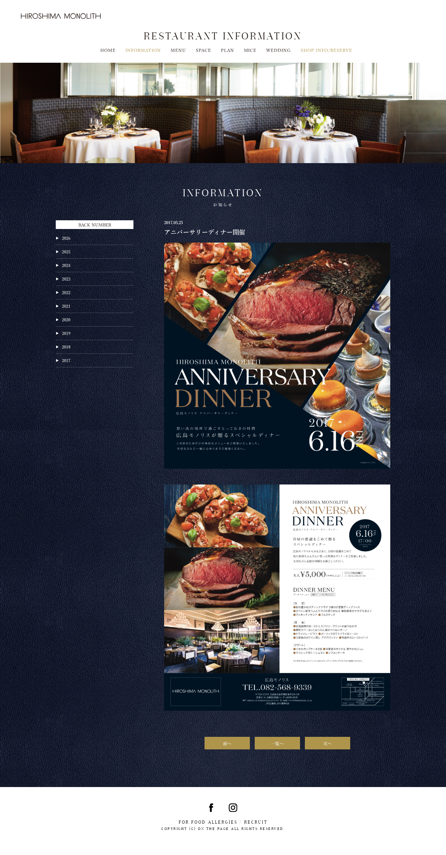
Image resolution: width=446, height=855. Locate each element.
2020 (66, 319)
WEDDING (278, 49)
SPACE (203, 49)
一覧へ (277, 743)
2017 (66, 360)
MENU (178, 49)
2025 (66, 251)
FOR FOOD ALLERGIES (208, 822)
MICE (250, 49)
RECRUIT (256, 822)
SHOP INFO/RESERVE (326, 49)
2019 (66, 332)
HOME (108, 49)
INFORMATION (143, 49)
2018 (66, 346)
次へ (327, 743)
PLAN (227, 49)
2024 (66, 264)
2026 (66, 237)
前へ (227, 743)
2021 (66, 305)
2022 (66, 292)
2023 (66, 278)
